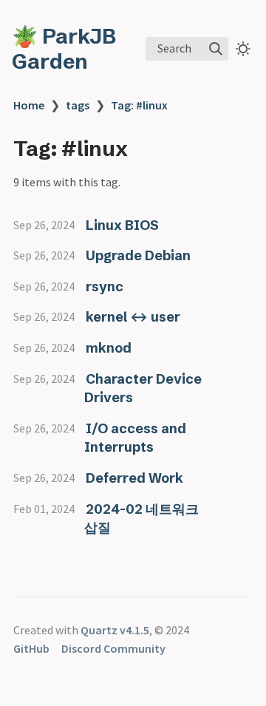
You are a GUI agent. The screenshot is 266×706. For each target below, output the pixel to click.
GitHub (31, 648)
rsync (104, 286)
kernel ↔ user (133, 316)
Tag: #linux (139, 105)
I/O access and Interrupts (135, 438)
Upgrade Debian (138, 255)
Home (28, 105)
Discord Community (113, 648)
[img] (215, 48)
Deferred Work (134, 477)
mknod (109, 347)
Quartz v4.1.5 (115, 629)
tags (77, 105)
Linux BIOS (122, 225)
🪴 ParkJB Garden (64, 49)
